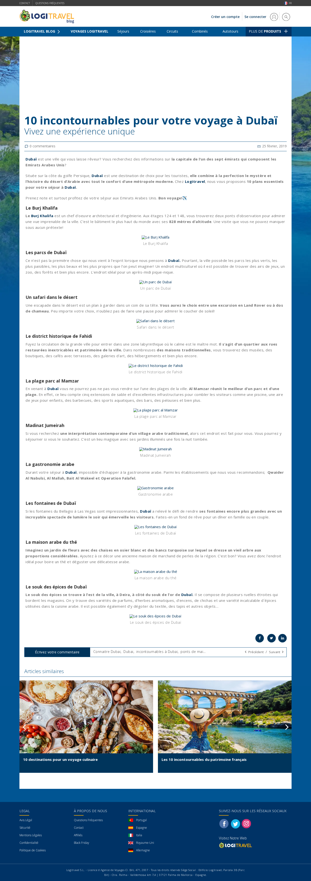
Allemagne (143, 850)
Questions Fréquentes (88, 820)
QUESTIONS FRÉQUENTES (49, 3)
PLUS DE (265, 31)
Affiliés (78, 835)
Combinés (200, 31)
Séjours (123, 31)
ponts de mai (192, 651)
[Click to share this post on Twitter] (271, 638)
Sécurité (24, 828)
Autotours (230, 31)
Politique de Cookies (32, 850)
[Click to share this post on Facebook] (259, 638)
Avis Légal (25, 820)
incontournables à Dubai (157, 651)
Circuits (172, 31)
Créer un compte (225, 16)
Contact (24, 3)
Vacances (47, 40)
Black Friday (81, 843)
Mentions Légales (30, 835)
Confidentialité (28, 843)
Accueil (29, 40)
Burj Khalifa (42, 215)
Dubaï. (175, 260)
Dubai (128, 651)
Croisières (148, 31)
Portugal (141, 820)
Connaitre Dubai (107, 651)
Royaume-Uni (145, 843)
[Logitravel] (236, 845)
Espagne (141, 828)
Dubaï (97, 175)
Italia (139, 835)
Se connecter (255, 16)
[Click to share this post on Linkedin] (282, 638)
